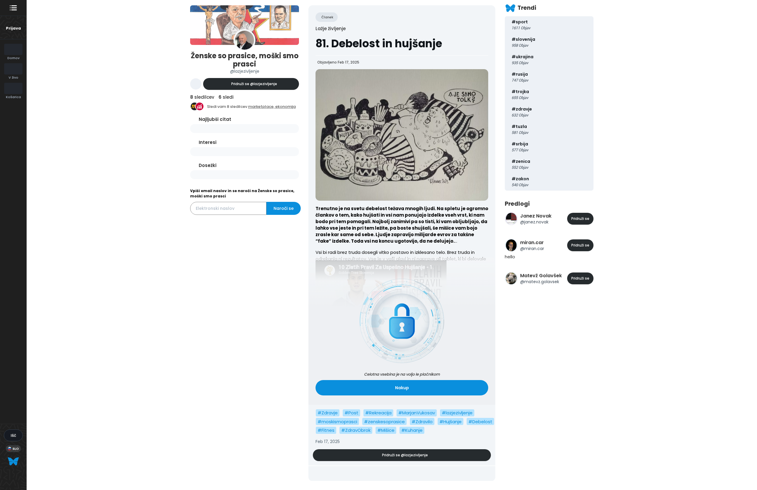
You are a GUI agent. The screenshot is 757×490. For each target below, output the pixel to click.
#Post (351, 413)
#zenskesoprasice (384, 421)
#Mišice (385, 430)
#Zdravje (328, 413)
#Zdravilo (422, 421)
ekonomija (285, 106)
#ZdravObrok (356, 430)
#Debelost (480, 421)
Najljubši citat (215, 119)
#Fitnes (326, 430)
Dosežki (207, 165)
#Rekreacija (378, 413)
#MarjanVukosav (416, 413)
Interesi (207, 142)
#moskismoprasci (337, 421)
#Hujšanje (450, 421)
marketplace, (261, 106)
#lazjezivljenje (457, 413)
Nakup (402, 388)
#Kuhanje (412, 430)
